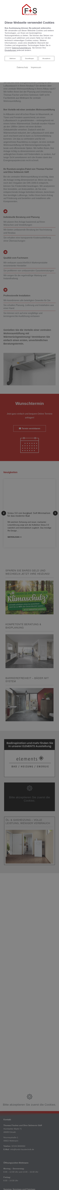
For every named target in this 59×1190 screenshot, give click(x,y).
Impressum (36, 67)
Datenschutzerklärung (21, 48)
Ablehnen (12, 58)
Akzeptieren (46, 58)
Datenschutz (22, 67)
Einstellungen (29, 58)
